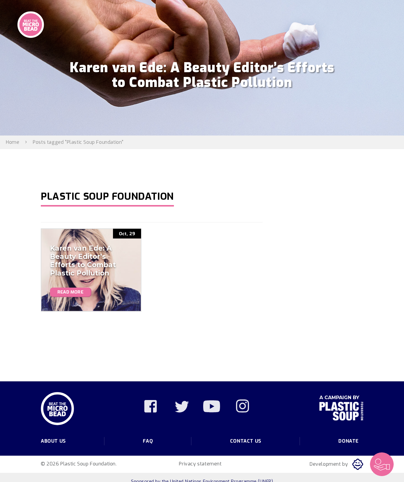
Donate (348, 441)
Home (12, 142)
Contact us (245, 441)
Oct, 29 (127, 234)
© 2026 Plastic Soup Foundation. (79, 464)
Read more (70, 292)
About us (53, 441)
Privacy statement (200, 464)
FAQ (148, 441)
